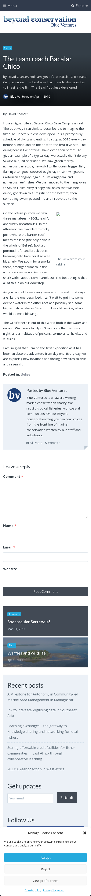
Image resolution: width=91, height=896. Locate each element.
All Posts (35, 443)
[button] (85, 833)
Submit (67, 797)
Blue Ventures (20, 96)
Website (53, 443)
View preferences (45, 880)
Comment (13, 476)
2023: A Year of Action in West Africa (35, 769)
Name (9, 525)
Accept (46, 857)
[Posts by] (6, 96)
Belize (7, 48)
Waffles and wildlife (26, 652)
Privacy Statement (53, 890)
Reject (45, 869)
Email (9, 547)
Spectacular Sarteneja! (28, 621)
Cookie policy (33, 890)
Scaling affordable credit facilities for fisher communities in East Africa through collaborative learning (41, 753)
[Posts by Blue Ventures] (14, 396)
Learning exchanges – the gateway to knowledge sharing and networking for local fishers (42, 732)
